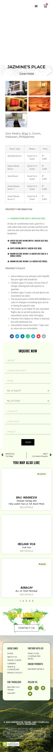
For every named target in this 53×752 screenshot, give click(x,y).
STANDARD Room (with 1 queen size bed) (27, 218)
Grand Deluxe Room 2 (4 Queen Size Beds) (28, 261)
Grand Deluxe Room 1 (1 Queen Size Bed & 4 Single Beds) (29, 254)
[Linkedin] (43, 688)
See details (26, 507)
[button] (36, 6)
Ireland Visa (26, 544)
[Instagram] (36, 688)
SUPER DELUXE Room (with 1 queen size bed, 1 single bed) (29, 241)
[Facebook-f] (30, 688)
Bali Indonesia (26, 498)
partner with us (35, 648)
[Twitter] (30, 694)
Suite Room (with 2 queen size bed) (26, 248)
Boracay (26, 588)
